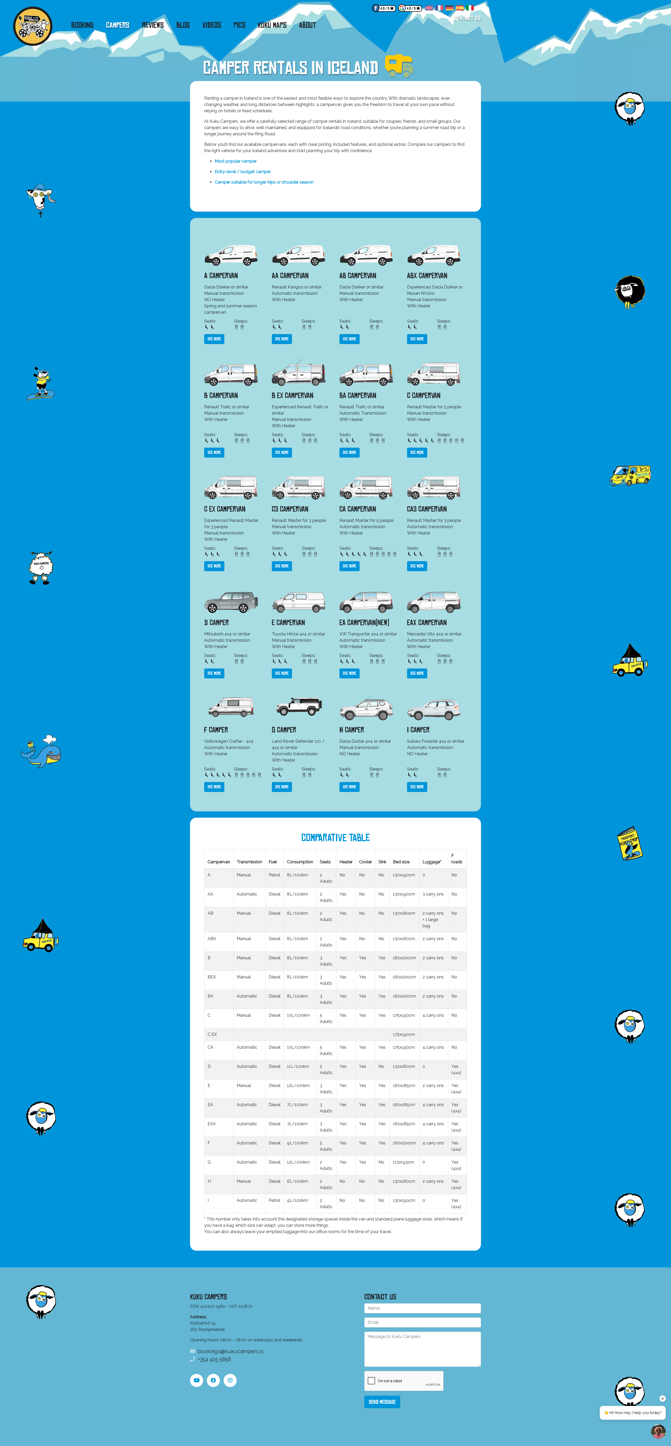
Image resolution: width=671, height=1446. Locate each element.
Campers (117, 25)
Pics (239, 25)
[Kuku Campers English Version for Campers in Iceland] (429, 9)
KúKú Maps (272, 25)
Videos (211, 25)
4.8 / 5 (385, 8)
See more (214, 338)
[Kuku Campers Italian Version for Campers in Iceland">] (470, 9)
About (307, 25)
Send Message (382, 1402)
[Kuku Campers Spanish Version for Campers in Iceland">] (460, 9)
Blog (183, 25)
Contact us (467, 18)
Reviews (153, 25)
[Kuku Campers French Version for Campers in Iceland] (439, 9)
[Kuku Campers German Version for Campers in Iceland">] (449, 9)
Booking (82, 25)
